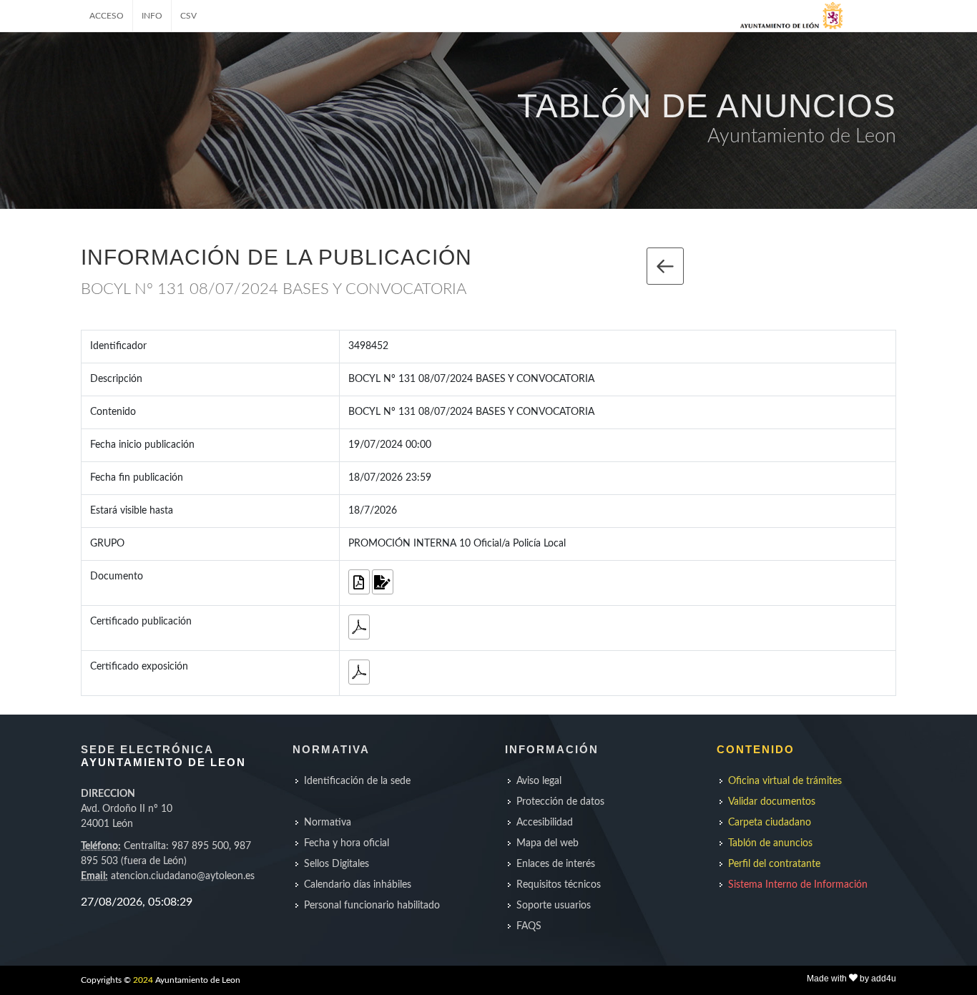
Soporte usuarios (553, 906)
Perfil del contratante (774, 864)
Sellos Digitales (336, 864)
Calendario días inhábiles (357, 885)
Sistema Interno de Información (798, 885)
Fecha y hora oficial (346, 843)
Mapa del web (547, 843)
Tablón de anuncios (770, 843)
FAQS (528, 926)
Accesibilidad (544, 823)
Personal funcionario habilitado (372, 906)
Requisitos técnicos (558, 885)
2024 (143, 980)
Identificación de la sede (357, 781)
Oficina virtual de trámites (785, 781)
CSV (188, 15)
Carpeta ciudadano (769, 823)
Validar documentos (771, 802)
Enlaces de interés (555, 864)
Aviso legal (538, 781)
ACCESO (106, 15)
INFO (152, 15)
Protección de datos (560, 802)
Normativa (327, 823)
